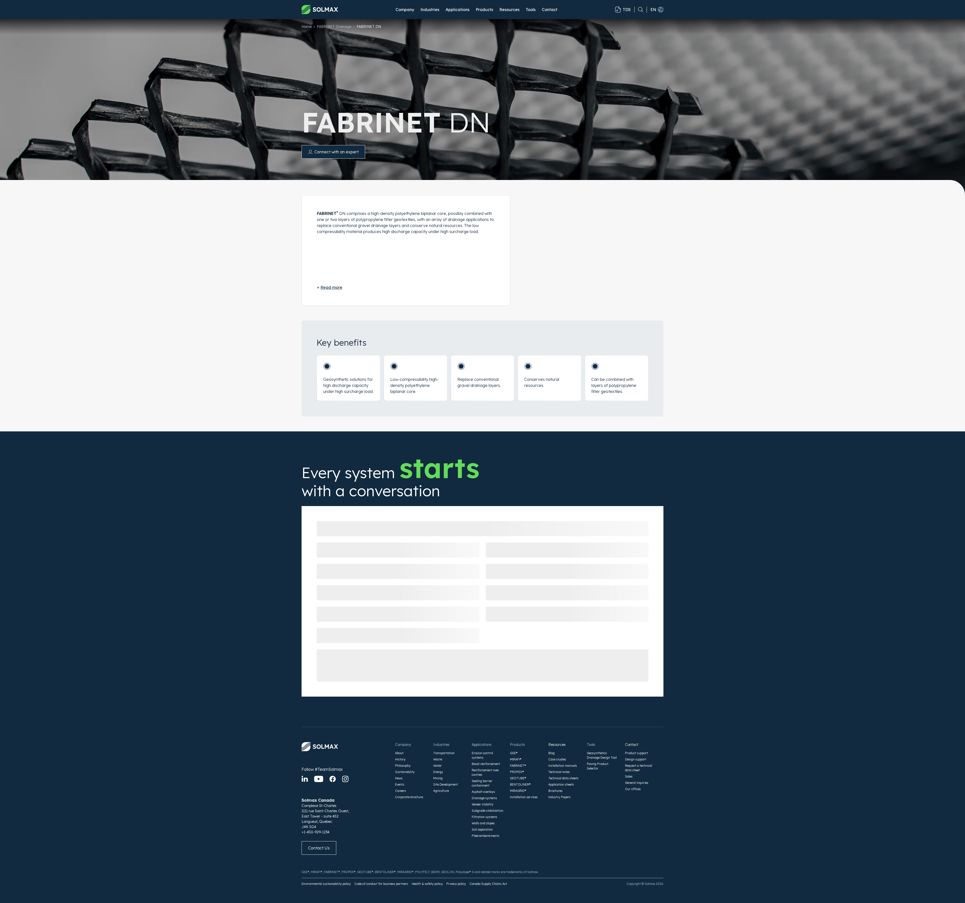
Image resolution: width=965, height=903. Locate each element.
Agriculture (441, 791)
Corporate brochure (409, 797)
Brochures (555, 791)
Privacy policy (456, 884)
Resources (557, 744)
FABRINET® (518, 765)
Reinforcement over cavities (485, 772)
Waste (437, 759)
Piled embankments (485, 836)
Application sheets (561, 784)
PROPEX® (517, 772)
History (400, 759)
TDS (627, 9)
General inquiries (636, 783)
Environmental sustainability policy (326, 884)
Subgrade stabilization (487, 810)
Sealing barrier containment (482, 783)
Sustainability (405, 772)
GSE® (514, 753)
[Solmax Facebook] (332, 779)
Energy (438, 772)
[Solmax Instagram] (345, 779)
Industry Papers (559, 797)
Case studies (557, 759)
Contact (549, 9)
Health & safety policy (427, 884)
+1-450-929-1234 (315, 832)
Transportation (444, 753)
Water (437, 765)
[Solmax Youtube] (318, 779)
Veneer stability (482, 804)
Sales (629, 776)
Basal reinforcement (486, 764)
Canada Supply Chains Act (488, 884)
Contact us (319, 847)
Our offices (633, 789)
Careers (400, 791)
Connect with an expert (336, 151)
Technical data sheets (563, 778)
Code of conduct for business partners (381, 884)
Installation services (524, 797)
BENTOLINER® (520, 784)
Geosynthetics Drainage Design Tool (602, 755)
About (399, 753)
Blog (551, 753)
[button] (405, 10)
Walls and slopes (483, 823)
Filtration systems (484, 817)
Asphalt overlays (483, 792)
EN (653, 9)
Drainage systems (484, 798)
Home (307, 26)
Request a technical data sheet (638, 768)
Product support (636, 753)
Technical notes (559, 772)
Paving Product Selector (597, 766)
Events (399, 784)
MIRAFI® (515, 759)
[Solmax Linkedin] (305, 779)
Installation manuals (562, 765)
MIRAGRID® (518, 791)
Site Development (445, 784)
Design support (635, 759)
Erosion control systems (482, 755)
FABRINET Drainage (334, 26)
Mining (438, 778)
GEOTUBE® (518, 778)
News (399, 778)
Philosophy (403, 765)
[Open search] (639, 10)
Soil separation (482, 829)
